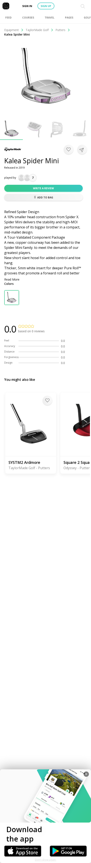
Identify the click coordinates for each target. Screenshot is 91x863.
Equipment (11, 30)
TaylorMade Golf (37, 30)
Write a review (43, 188)
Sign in (27, 6)
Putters (60, 30)
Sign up (46, 6)
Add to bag (45, 197)
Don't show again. (45, 860)
